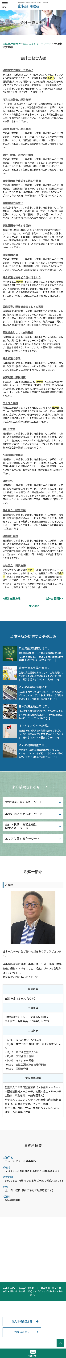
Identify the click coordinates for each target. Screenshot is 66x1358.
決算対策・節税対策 (14, 377)
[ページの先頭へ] (60, 1343)
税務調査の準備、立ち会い (18, 70)
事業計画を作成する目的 (17, 225)
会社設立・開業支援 (14, 565)
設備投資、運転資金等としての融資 (23, 306)
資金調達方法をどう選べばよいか (22, 277)
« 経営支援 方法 (12, 598)
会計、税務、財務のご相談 (18, 155)
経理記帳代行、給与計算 (17, 129)
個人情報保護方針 (22, 1321)
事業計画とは (10, 255)
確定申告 (8, 481)
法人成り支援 (10, 403)
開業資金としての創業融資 (18, 332)
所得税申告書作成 (13, 455)
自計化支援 (9, 429)
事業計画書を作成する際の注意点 (22, 181)
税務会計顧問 (10, 536)
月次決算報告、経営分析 (17, 99)
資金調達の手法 (12, 358)
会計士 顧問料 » (54, 598)
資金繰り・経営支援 (14, 510)
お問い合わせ (22, 1332)
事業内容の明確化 (13, 203)
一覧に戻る (33, 606)
